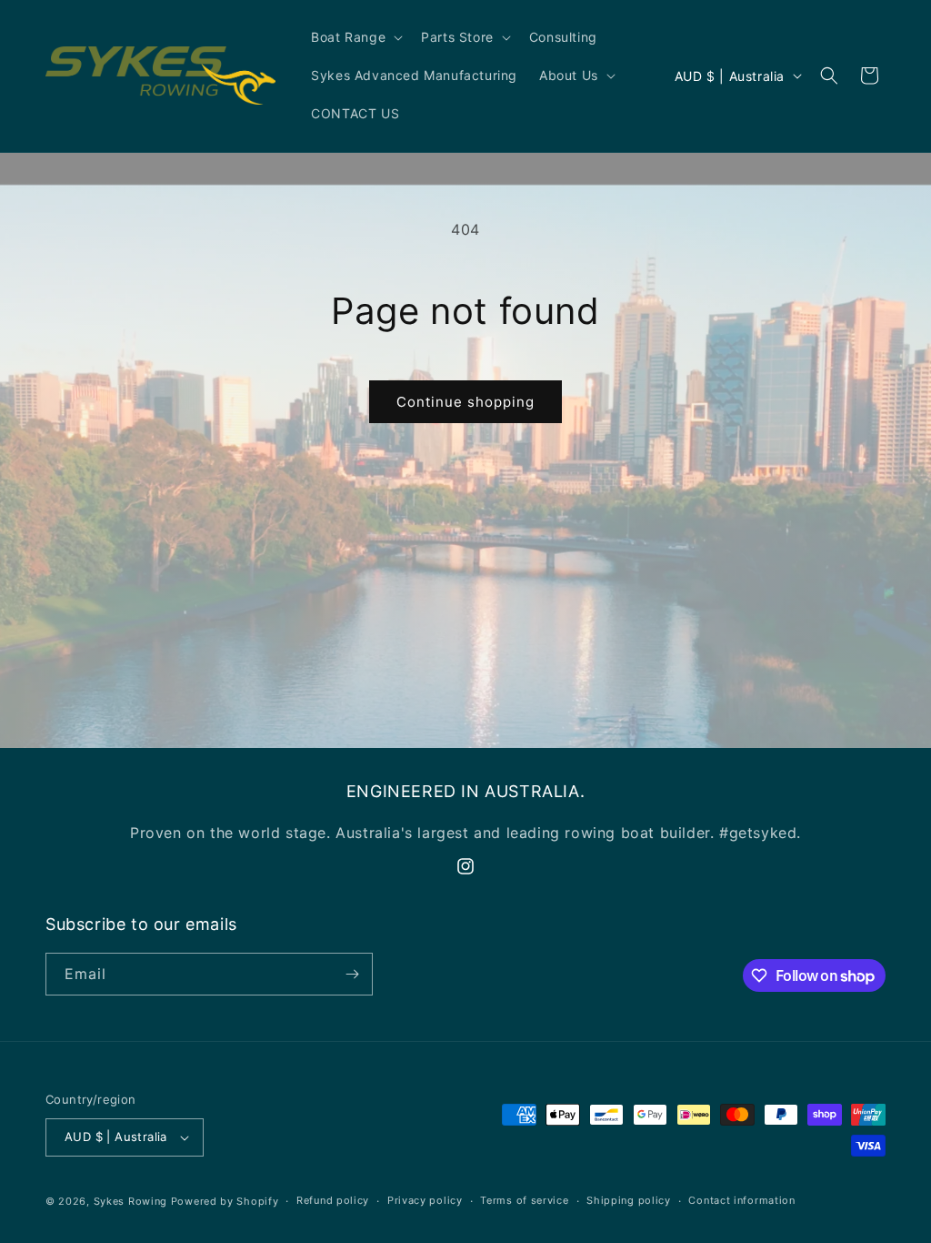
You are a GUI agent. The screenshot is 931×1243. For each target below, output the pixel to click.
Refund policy (332, 1200)
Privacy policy (425, 1200)
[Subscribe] (352, 974)
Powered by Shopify (225, 1201)
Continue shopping (465, 401)
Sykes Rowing (130, 1201)
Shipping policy (628, 1200)
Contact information (741, 1200)
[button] (355, 37)
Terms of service (524, 1200)
